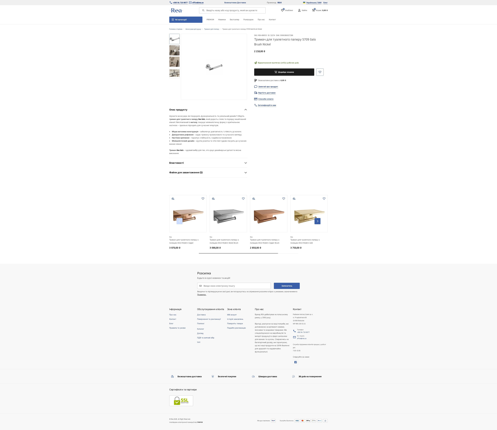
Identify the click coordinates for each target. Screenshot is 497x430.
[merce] (200, 422)
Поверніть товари (235, 323)
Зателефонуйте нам (267, 105)
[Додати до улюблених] (203, 198)
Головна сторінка (175, 29)
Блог (325, 2)
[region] (174, 67)
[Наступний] (317, 221)
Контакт (272, 19)
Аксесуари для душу (193, 29)
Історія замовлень (235, 319)
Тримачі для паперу (211, 29)
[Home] (176, 10)
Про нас (261, 19)
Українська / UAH (313, 2)
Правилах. (201, 294)
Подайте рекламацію (236, 328)
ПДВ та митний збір (205, 338)
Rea (170, 237)
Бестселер (234, 19)
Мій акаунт (232, 315)
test (198, 342)
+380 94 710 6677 (180, 2)
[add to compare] (173, 198)
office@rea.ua (197, 2)
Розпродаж (248, 19)
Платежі (200, 323)
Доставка (201, 315)
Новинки (222, 19)
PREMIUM (210, 19)
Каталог (200, 329)
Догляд (200, 333)
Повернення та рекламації (209, 319)
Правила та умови (177, 328)
